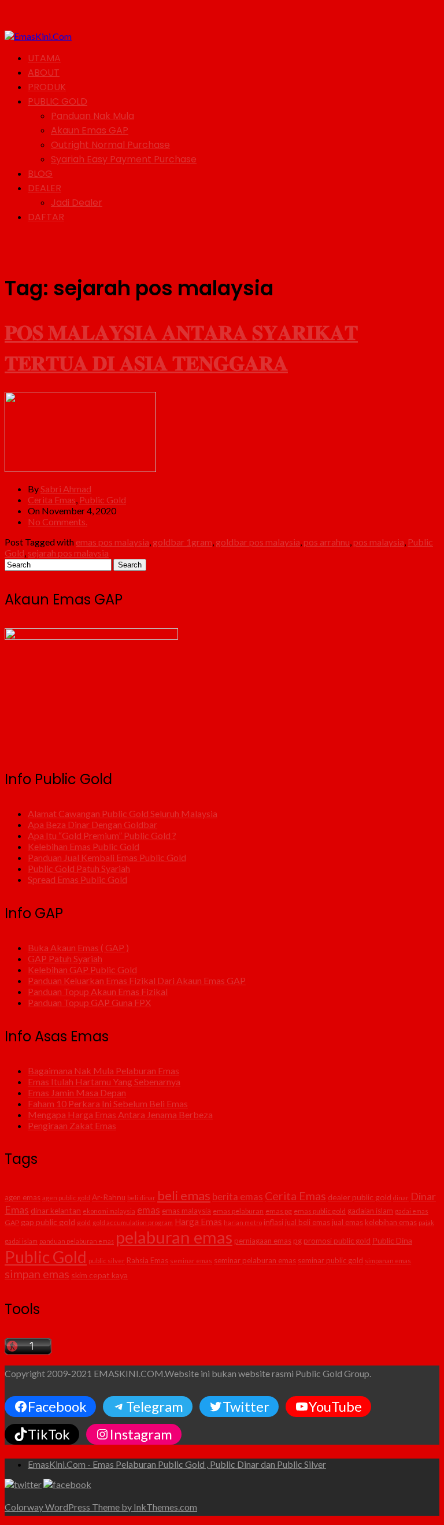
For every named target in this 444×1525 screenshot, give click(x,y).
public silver (106, 1260)
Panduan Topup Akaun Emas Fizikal (98, 991)
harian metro (243, 1222)
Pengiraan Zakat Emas (72, 1125)
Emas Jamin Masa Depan (77, 1092)
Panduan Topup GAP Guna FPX (89, 1002)
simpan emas (37, 1274)
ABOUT (44, 72)
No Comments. (57, 521)
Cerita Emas (52, 499)
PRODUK (47, 87)
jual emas (347, 1222)
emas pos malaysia (112, 541)
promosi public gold (337, 1240)
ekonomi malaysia (109, 1211)
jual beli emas (307, 1222)
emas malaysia (186, 1210)
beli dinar (141, 1197)
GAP (12, 1222)
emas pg (278, 1211)
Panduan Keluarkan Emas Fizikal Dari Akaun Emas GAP (137, 980)
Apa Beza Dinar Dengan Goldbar (92, 824)
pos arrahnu (327, 541)
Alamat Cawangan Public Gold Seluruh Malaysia (122, 813)
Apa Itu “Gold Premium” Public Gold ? (102, 835)
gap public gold (48, 1222)
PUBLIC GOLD (57, 101)
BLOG (40, 173)
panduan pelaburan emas (76, 1241)
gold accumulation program (132, 1222)
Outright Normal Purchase (110, 144)
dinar (401, 1197)
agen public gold (66, 1197)
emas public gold (320, 1211)
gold (84, 1222)
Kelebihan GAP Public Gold (82, 969)
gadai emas (411, 1211)
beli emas (183, 1195)
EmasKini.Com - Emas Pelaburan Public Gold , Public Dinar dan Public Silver (177, 1464)
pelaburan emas (174, 1237)
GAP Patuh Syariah (65, 958)
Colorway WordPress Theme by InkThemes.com (101, 1506)
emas (148, 1210)
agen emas (22, 1197)
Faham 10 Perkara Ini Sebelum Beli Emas (108, 1103)
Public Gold (102, 499)
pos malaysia (378, 541)
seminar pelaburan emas (255, 1260)
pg (297, 1240)
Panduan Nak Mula (92, 116)
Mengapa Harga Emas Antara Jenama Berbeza (120, 1114)
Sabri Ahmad (65, 488)
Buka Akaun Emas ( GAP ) (78, 947)
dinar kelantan (56, 1210)
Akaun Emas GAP (89, 130)
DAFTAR (46, 217)
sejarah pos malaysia (68, 552)
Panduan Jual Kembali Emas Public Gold (107, 857)
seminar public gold (330, 1260)
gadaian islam (370, 1210)
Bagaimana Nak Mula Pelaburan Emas (103, 1070)
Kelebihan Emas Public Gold (83, 846)
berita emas (237, 1197)
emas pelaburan (238, 1211)
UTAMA (44, 58)
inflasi (273, 1222)
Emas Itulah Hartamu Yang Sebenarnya (104, 1081)
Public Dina (392, 1240)
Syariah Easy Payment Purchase (124, 159)
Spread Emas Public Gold (77, 879)
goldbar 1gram (182, 541)
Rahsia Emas (147, 1260)
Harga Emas (198, 1221)
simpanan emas (388, 1260)
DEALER (44, 188)
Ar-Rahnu (108, 1197)
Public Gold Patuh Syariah (79, 868)
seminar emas (191, 1260)
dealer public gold (359, 1197)
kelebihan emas (391, 1222)
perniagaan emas (262, 1240)
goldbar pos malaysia (258, 541)
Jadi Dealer (76, 202)
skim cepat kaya (99, 1275)
